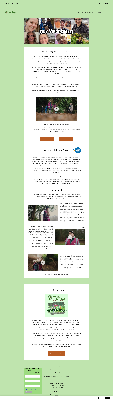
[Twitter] (99, 3)
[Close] (111, 398)
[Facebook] (101, 3)
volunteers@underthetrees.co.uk (41, 129)
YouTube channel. (65, 124)
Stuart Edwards (64, 274)
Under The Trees (56, 366)
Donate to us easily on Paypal (56, 387)
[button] (91, 12)
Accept (107, 398)
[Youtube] (107, 3)
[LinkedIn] (105, 3)
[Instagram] (103, 3)
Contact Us (7, 3)
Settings (101, 398)
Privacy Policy (52, 398)
